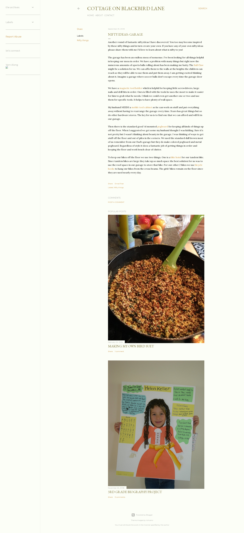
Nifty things (83, 40)
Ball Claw (198, 65)
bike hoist (176, 157)
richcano (149, 520)
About (99, 15)
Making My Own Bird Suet (131, 346)
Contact (109, 15)
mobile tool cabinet (141, 107)
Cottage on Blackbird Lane (126, 8)
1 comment (119, 351)
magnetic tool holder (130, 88)
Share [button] (80, 29)
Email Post (119, 184)
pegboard (162, 126)
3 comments (120, 497)
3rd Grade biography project (135, 492)
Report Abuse (13, 36)
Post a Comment (116, 202)
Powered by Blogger (144, 515)
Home (90, 15)
